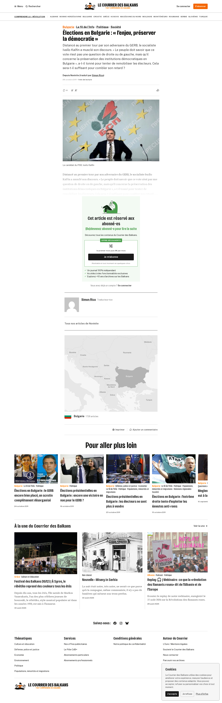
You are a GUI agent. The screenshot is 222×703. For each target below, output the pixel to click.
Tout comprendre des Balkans (117, 8)
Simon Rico (97, 75)
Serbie (183, 17)
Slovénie (193, 17)
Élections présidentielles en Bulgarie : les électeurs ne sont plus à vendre (126, 501)
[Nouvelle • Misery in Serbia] (112, 552)
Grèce (106, 17)
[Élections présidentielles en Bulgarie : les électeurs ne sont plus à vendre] (128, 468)
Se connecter (125, 285)
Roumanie (174, 17)
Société (116, 27)
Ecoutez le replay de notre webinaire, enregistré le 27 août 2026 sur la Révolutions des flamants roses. (176, 597)
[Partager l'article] (157, 90)
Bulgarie (87, 17)
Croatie (97, 17)
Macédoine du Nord (130, 17)
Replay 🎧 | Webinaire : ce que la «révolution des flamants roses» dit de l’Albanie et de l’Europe (176, 584)
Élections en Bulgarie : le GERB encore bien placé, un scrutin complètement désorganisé (34, 495)
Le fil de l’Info (85, 27)
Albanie (54, 17)
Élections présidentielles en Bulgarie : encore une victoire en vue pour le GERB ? (81, 495)
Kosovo (115, 17)
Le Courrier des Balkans (118, 5)
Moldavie (147, 17)
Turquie (203, 17)
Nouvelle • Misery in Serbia (99, 580)
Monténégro (160, 17)
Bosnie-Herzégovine (70, 17)
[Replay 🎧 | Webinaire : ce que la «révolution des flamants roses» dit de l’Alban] (177, 552)
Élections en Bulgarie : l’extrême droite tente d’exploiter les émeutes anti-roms (173, 501)
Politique (103, 27)
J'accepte (172, 694)
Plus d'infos (202, 694)
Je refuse (187, 694)
